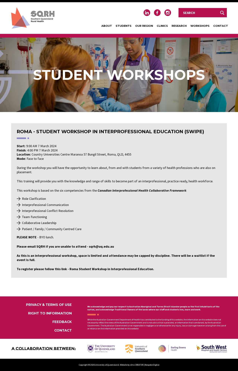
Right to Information (50, 313)
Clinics (162, 26)
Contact (220, 26)
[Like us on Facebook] (157, 12)
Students (123, 26)
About (106, 26)
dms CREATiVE (137, 364)
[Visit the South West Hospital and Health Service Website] (211, 349)
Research (179, 26)
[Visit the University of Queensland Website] (101, 348)
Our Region (144, 26)
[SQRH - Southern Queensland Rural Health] (32, 18)
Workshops (200, 26)
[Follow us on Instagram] (167, 12)
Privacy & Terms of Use (49, 305)
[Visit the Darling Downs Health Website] (172, 348)
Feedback (62, 322)
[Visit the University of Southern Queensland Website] (136, 348)
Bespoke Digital (152, 364)
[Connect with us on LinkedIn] (147, 12)
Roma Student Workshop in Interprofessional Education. (112, 269)
